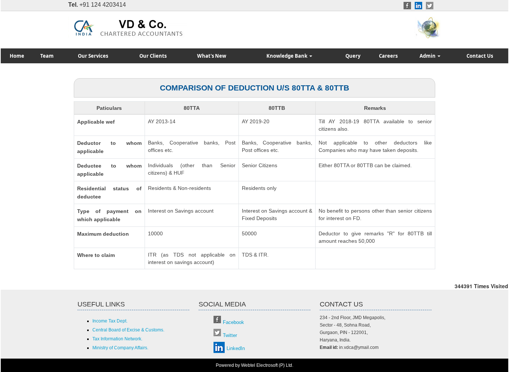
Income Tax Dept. (109, 321)
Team (47, 56)
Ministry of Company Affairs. (120, 347)
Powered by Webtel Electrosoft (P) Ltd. (254, 365)
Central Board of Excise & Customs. (128, 330)
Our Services (93, 56)
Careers (388, 56)
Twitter (230, 335)
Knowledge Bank (287, 56)
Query (352, 56)
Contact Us (480, 56)
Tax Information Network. (117, 338)
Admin (428, 56)
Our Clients (153, 56)
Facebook (233, 322)
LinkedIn (236, 348)
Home (17, 56)
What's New (211, 56)
